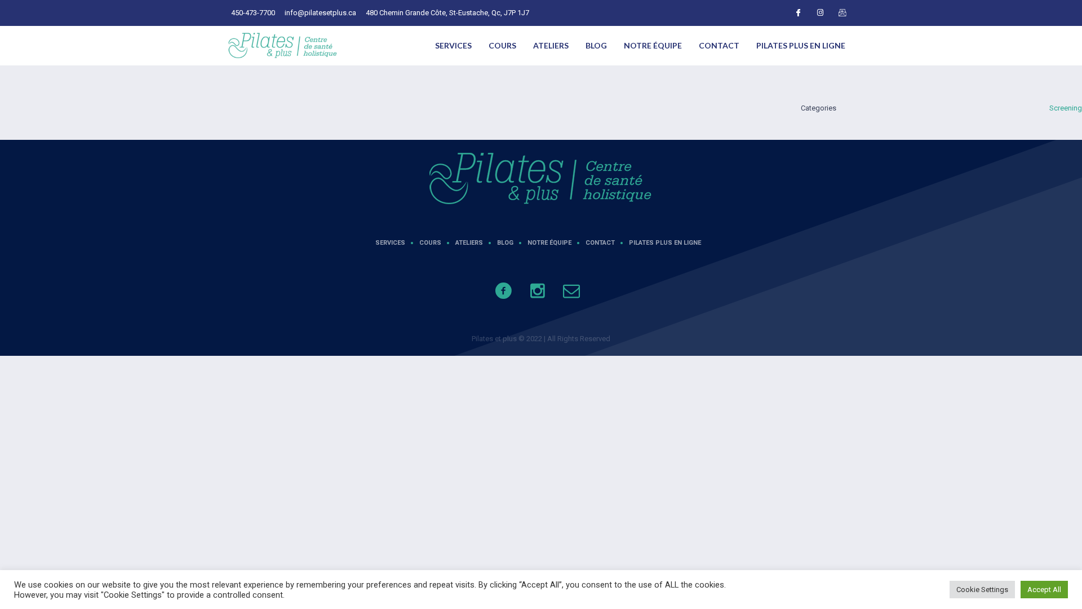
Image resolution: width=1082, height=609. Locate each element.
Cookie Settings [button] (982, 589)
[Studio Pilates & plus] (541, 178)
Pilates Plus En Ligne (800, 45)
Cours (502, 45)
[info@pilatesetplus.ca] (577, 297)
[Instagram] (820, 13)
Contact (719, 45)
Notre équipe (653, 45)
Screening (1065, 108)
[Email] (841, 13)
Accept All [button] (1044, 589)
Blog (596, 45)
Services (453, 45)
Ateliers (551, 45)
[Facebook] (798, 13)
